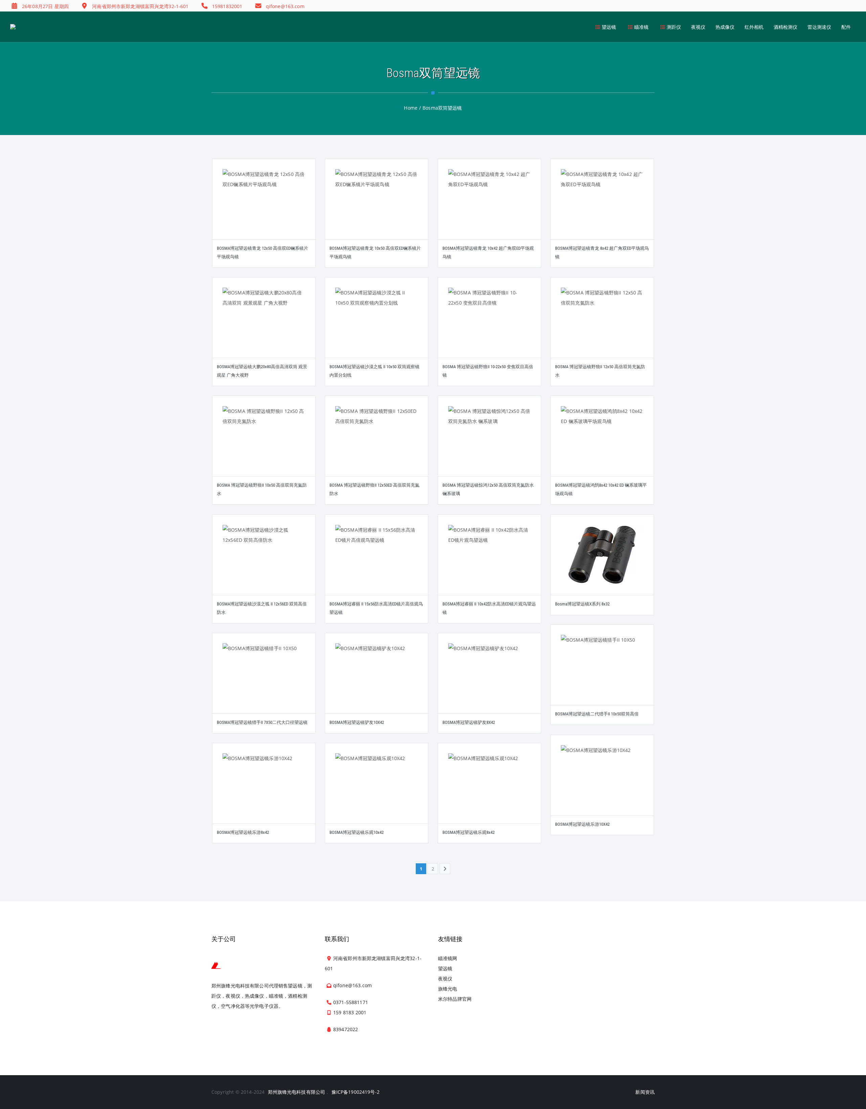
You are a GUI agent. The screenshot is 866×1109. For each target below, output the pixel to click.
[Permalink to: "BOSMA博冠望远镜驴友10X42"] (376, 681)
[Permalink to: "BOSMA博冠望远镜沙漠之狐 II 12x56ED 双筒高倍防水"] (263, 563)
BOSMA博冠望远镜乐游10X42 (582, 824)
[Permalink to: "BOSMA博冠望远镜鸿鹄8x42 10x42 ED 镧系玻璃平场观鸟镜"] (602, 444)
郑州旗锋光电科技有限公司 (296, 1092)
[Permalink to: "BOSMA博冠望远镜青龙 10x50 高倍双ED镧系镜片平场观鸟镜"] (376, 207)
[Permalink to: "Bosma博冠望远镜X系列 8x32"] (602, 563)
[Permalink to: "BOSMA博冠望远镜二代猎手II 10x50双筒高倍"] (602, 673)
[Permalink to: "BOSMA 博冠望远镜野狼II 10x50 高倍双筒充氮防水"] (263, 444)
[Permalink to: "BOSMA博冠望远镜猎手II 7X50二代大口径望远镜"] (263, 681)
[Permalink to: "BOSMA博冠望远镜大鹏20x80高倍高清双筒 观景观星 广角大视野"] (263, 325)
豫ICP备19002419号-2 (356, 1092)
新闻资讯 (645, 1092)
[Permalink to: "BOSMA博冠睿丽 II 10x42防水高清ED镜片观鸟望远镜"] (489, 563)
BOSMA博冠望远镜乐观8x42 (468, 832)
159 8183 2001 (349, 1012)
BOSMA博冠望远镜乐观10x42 (356, 832)
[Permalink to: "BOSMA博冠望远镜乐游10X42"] (602, 783)
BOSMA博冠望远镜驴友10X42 (356, 722)
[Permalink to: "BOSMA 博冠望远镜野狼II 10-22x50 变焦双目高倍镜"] (489, 325)
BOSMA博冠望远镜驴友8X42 (468, 722)
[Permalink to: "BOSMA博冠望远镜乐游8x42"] (263, 791)
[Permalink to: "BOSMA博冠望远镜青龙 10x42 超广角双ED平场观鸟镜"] (489, 207)
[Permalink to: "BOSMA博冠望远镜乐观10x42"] (376, 791)
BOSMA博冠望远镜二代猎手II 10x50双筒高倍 (597, 713)
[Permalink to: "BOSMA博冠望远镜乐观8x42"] (489, 791)
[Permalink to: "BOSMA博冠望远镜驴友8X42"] (489, 681)
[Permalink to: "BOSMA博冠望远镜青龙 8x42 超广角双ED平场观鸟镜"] (602, 207)
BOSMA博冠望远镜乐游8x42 (243, 832)
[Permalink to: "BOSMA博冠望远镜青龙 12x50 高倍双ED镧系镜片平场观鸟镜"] (263, 207)
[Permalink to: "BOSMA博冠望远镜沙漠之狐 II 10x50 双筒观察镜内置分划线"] (376, 325)
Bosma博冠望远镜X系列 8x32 (582, 603)
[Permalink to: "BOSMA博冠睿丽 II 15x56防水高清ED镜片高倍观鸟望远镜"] (376, 563)
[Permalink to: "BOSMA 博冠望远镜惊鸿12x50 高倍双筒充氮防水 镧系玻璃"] (489, 444)
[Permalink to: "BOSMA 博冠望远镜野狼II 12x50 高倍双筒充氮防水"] (602, 325)
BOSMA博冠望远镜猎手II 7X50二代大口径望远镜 (262, 722)
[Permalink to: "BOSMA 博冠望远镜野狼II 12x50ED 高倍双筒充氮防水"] (376, 444)
